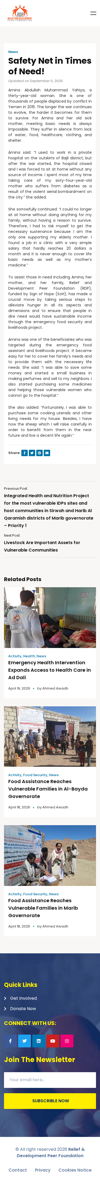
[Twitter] (24, 1041)
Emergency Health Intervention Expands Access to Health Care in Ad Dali (49, 670)
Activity (15, 656)
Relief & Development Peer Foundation (51, 1152)
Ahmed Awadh (55, 688)
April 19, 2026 (19, 688)
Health (29, 656)
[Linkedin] (38, 1041)
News (13, 52)
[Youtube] (52, 1041)
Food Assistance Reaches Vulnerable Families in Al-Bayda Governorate (48, 789)
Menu (93, 13)
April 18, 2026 (19, 807)
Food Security (35, 774)
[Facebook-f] (10, 1041)
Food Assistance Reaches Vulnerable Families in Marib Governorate (43, 908)
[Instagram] (67, 1041)
